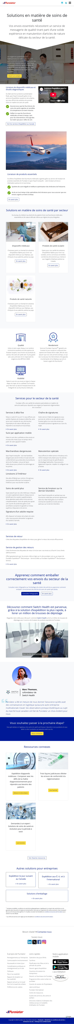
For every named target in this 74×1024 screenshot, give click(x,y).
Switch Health (42, 618)
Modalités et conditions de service (55, 1020)
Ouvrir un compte (14, 76)
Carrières (32, 960)
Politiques (10, 971)
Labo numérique (34, 987)
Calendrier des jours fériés (37, 958)
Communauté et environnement (17, 960)
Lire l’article (53, 790)
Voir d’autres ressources (37, 858)
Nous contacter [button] (37, 733)
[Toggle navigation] (69, 2)
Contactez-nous (44, 931)
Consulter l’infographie (30, 594)
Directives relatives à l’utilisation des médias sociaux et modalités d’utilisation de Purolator (40, 1003)
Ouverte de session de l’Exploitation (40, 984)
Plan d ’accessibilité (13, 974)
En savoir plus (13, 199)
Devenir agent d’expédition (37, 968)
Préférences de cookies (14, 987)
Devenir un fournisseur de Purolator (40, 976)
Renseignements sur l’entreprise (17, 958)
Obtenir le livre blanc (21, 793)
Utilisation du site (28, 1021)
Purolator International (36, 990)
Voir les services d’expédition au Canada (20, 124)
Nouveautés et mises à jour (15, 963)
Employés (40, 1020)
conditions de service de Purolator (53, 912)
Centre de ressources (36, 993)
